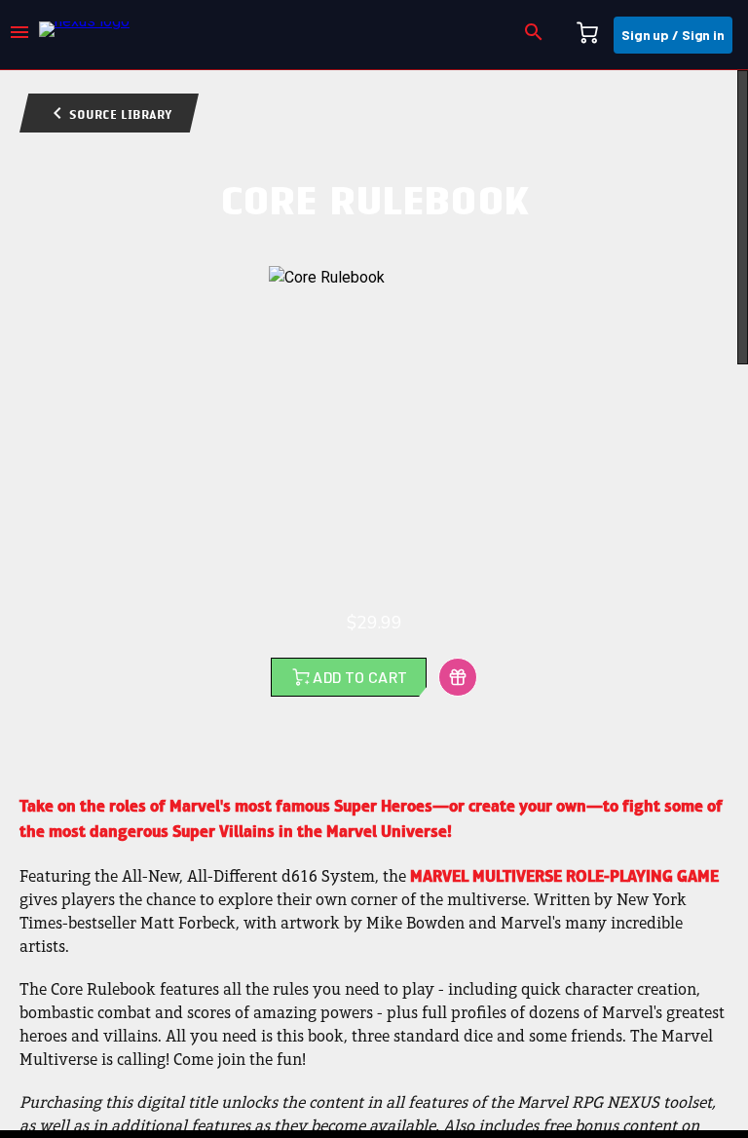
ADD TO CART (360, 676)
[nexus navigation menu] (19, 35)
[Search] (533, 35)
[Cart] (587, 35)
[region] (374, 600)
